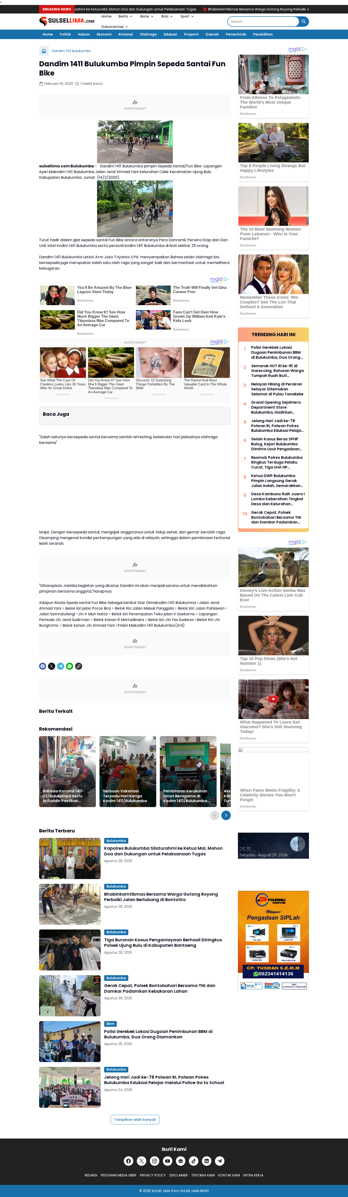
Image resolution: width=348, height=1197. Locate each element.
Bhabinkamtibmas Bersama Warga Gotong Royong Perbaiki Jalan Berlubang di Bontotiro (238, 9)
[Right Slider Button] (226, 815)
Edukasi (170, 34)
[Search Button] (303, 21)
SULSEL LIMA (161, 1190)
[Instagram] (154, 1161)
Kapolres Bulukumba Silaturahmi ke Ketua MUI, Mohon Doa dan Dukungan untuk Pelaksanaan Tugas (163, 851)
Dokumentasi (113, 26)
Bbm (110, 1023)
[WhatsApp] (69, 666)
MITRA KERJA (253, 1175)
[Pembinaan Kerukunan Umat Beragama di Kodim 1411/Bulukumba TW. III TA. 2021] (188, 771)
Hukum (84, 34)
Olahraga (148, 34)
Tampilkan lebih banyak (135, 1119)
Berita (123, 16)
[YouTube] (167, 1161)
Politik (65, 34)
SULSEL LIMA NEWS (194, 1190)
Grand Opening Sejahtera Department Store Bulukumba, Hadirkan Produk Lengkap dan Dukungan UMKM (276, 407)
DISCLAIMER (179, 1175)
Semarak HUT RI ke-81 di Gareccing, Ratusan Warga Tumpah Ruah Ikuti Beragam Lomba (277, 371)
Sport (185, 16)
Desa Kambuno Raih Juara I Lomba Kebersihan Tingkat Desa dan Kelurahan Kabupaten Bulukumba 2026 (278, 499)
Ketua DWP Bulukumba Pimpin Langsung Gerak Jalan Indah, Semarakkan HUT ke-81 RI (275, 480)
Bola (164, 16)
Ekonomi (104, 34)
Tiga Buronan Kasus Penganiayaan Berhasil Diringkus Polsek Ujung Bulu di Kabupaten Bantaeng (163, 942)
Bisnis (144, 16)
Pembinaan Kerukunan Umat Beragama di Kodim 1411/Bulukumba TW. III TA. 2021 (185, 796)
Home (107, 16)
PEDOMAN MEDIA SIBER (118, 1175)
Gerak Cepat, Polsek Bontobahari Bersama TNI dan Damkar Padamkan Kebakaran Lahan (159, 988)
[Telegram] (60, 666)
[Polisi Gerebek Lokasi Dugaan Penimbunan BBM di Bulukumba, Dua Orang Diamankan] (70, 1041)
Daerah (212, 34)
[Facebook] (42, 666)
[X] (51, 666)
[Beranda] (44, 51)
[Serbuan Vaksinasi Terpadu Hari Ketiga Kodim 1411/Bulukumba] (127, 771)
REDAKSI (91, 1175)
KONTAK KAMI (229, 1175)
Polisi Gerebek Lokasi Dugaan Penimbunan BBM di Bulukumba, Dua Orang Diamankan (158, 1034)
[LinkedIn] (206, 1161)
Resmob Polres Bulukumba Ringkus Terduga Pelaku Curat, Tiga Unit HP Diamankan (277, 462)
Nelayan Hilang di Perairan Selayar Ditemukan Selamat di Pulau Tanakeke (277, 389)
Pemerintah (236, 34)
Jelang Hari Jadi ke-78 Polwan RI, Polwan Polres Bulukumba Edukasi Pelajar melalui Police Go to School (164, 1079)
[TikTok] (193, 1161)
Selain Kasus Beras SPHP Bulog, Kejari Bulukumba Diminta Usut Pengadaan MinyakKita (275, 444)
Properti (191, 34)
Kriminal (126, 34)
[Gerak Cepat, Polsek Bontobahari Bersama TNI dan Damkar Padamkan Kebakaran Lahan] (70, 995)
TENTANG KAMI (203, 1175)
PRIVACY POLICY (153, 1175)
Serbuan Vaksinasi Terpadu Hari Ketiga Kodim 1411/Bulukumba (125, 796)
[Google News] (180, 1161)
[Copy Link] (78, 666)
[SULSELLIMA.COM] (66, 22)
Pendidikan (263, 34)
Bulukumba (116, 840)
